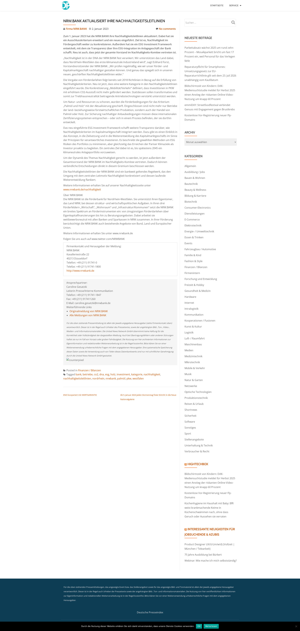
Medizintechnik (193, 356)
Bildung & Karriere (195, 195)
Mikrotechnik (192, 362)
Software (190, 421)
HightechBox (198, 464)
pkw (129, 378)
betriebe (88, 374)
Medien (189, 350)
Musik (188, 374)
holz (112, 374)
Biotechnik (191, 201)
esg (107, 374)
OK (199, 626)
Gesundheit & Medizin (198, 291)
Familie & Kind (193, 255)
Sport (188, 433)
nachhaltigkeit (152, 374)
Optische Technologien (198, 392)
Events (188, 243)
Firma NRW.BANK (76, 29)
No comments (167, 29)
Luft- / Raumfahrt (195, 338)
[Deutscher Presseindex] (66, 5)
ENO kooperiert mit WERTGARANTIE (80, 394)
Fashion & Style (193, 261)
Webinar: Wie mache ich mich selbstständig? (211, 560)
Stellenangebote (194, 439)
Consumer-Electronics (198, 207)
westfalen (138, 378)
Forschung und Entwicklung (201, 279)
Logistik (189, 332)
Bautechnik (191, 184)
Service (233, 5)
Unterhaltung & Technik (199, 445)
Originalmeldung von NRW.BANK (89, 311)
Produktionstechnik (196, 398)
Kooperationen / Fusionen (200, 320)
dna (101, 374)
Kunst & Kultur (193, 326)
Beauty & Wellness (195, 190)
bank (78, 374)
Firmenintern (192, 273)
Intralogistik (191, 308)
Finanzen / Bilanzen (89, 370)
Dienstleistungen (195, 213)
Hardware (190, 297)
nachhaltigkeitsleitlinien (77, 378)
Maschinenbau (193, 344)
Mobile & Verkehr (195, 368)
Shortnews (191, 409)
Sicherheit (190, 415)
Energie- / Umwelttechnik (199, 231)
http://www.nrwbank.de (80, 270)
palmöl (121, 378)
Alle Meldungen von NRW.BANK (88, 315)
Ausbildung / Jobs (195, 172)
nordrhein (98, 378)
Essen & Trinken (194, 237)
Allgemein (190, 166)
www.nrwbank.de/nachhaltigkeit (82, 189)
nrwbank (111, 378)
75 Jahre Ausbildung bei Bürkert (203, 554)
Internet (189, 302)
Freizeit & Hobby (194, 285)
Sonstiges (190, 427)
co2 (96, 374)
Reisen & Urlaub (194, 404)
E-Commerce (192, 219)
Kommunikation (194, 314)
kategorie (136, 374)
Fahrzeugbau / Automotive (200, 249)
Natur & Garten (194, 380)
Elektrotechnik (193, 225)
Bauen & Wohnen (195, 178)
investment (123, 374)
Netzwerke (191, 386)
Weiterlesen (211, 626)
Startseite (216, 5)
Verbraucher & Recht (197, 451)
